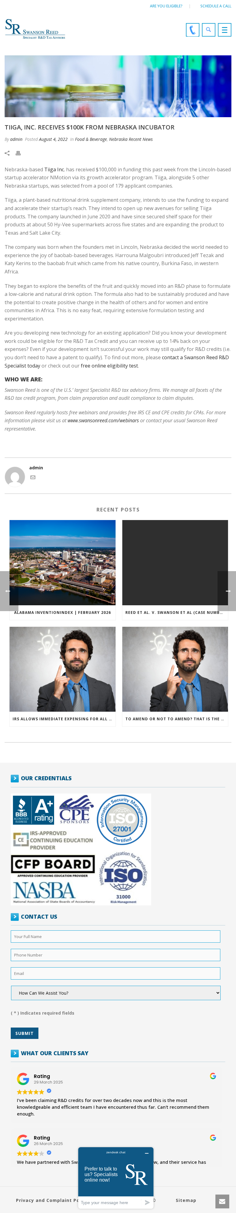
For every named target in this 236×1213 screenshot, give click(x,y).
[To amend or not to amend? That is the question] (175, 669)
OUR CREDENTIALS (46, 778)
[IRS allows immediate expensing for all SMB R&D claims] (63, 669)
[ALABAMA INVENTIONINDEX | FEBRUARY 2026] (63, 562)
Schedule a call (215, 6)
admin (16, 139)
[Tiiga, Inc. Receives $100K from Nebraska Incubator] (118, 86)
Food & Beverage (91, 139)
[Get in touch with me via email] (32, 478)
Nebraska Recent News (131, 139)
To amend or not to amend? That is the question (176, 719)
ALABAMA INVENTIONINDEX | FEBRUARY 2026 (62, 612)
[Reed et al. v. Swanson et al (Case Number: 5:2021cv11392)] (175, 562)
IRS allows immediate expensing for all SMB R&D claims (64, 719)
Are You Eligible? (166, 6)
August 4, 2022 (53, 139)
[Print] (21, 152)
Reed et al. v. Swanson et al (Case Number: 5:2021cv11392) (176, 612)
